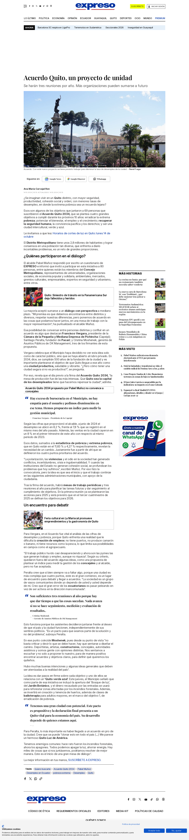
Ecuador (85, 18)
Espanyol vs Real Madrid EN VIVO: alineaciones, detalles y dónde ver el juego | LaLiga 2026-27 (143, 393)
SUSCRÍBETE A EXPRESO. (84, 760)
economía (58, 18)
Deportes (126, 18)
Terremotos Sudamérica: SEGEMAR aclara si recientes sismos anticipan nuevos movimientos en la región (132, 309)
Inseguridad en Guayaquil (140, 27)
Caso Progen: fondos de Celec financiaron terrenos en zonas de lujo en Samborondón (144, 375)
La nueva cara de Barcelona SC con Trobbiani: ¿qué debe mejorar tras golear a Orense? (132, 295)
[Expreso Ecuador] (46, 802)
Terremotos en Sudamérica (87, 27)
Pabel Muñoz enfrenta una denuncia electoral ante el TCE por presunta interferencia (141, 358)
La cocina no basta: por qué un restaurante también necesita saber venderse (133, 282)
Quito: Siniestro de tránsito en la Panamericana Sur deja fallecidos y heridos (75, 297)
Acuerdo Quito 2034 (64, 769)
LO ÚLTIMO (30, 18)
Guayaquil (100, 18)
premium (160, 18)
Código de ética (39, 811)
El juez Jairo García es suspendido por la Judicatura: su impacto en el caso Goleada (143, 383)
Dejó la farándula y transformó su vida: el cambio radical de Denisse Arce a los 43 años (144, 367)
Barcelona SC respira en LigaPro (54, 27)
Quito (90, 772)
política (44, 18)
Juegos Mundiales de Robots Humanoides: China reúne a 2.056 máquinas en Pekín (133, 335)
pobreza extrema (61, 772)
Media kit (122, 811)
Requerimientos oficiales (74, 811)
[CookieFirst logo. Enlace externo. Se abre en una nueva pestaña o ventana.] (3, 826)
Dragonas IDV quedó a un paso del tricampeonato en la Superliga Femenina (132, 322)
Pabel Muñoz (84, 769)
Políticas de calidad (149, 811)
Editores (103, 811)
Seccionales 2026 (114, 27)
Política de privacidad (131, 824)
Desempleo (79, 772)
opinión (72, 18)
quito (113, 18)
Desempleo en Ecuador (38, 772)
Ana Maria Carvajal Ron (37, 189)
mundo (147, 18)
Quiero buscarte (43, 769)
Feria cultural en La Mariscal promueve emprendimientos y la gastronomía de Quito (71, 520)
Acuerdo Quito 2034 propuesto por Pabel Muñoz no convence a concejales (64, 390)
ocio (137, 18)
